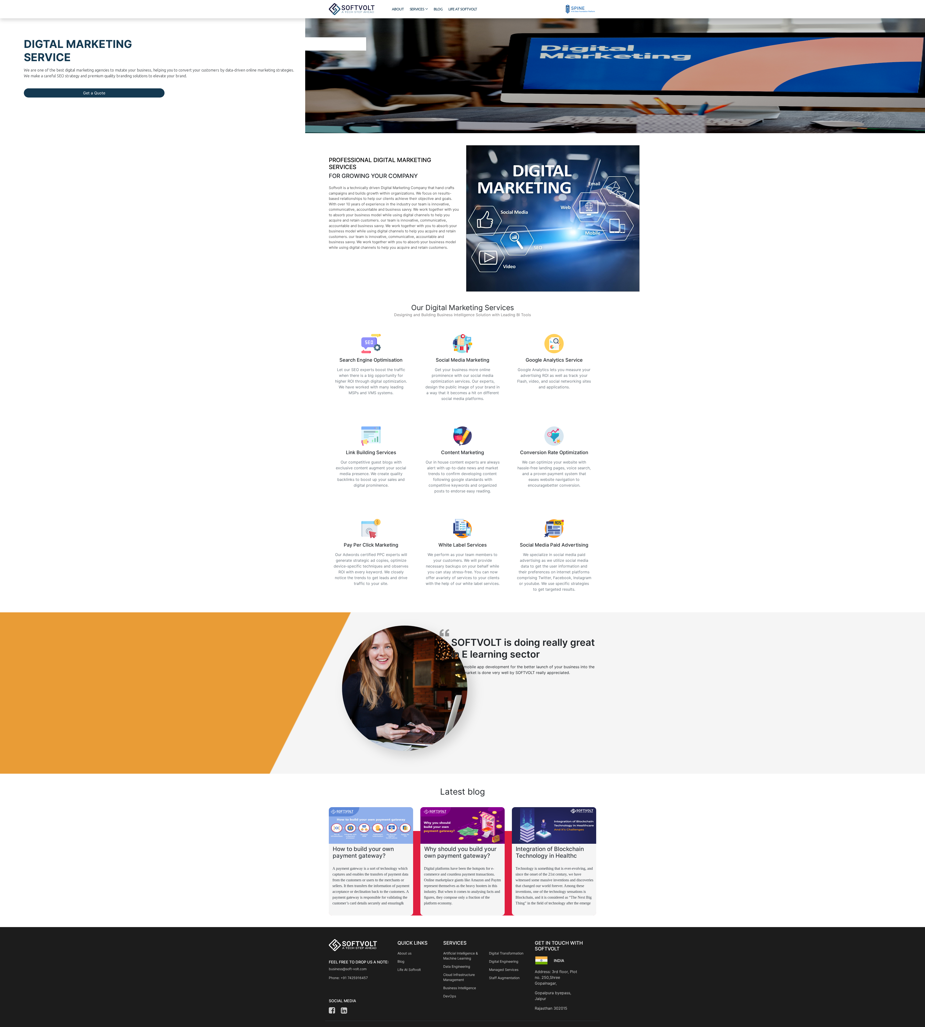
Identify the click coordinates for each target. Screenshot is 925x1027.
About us (404, 953)
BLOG (438, 9)
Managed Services (503, 970)
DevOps (449, 996)
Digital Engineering (503, 961)
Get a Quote (94, 93)
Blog (400, 961)
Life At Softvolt (409, 970)
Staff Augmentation (504, 978)
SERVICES (417, 9)
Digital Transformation (506, 953)
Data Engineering (456, 966)
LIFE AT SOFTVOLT (463, 9)
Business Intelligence (459, 988)
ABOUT (398, 9)
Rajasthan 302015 (551, 1008)
